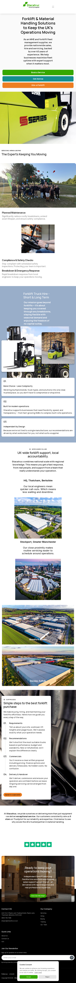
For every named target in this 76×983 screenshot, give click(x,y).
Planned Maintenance (14, 212)
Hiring (42, 916)
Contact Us (5, 939)
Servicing (43, 913)
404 (2, 941)
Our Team (43, 925)
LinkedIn (11, 974)
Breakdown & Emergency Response (21, 270)
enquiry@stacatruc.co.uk (9, 921)
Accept (29, 977)
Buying (42, 919)
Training (43, 922)
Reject (47, 977)
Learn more (38, 972)
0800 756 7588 (6, 918)
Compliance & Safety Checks (17, 260)
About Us (4, 936)
